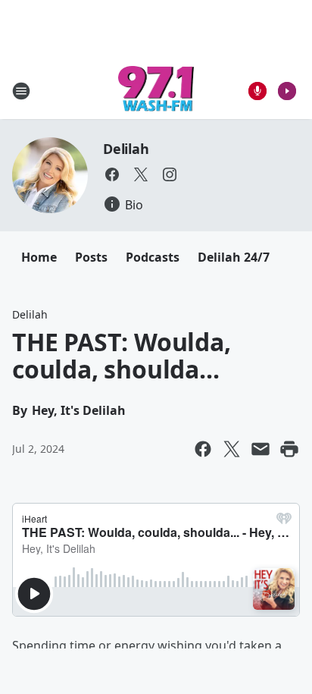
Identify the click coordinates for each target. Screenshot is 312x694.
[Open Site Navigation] (21, 91)
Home (39, 257)
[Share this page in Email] (260, 449)
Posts (91, 257)
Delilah (126, 149)
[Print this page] (289, 449)
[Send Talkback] (257, 91)
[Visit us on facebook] (112, 174)
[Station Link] (156, 90)
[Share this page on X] (231, 449)
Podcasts (152, 257)
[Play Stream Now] (287, 91)
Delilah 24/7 (234, 257)
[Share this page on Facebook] (203, 449)
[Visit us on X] (141, 174)
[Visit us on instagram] (170, 174)
